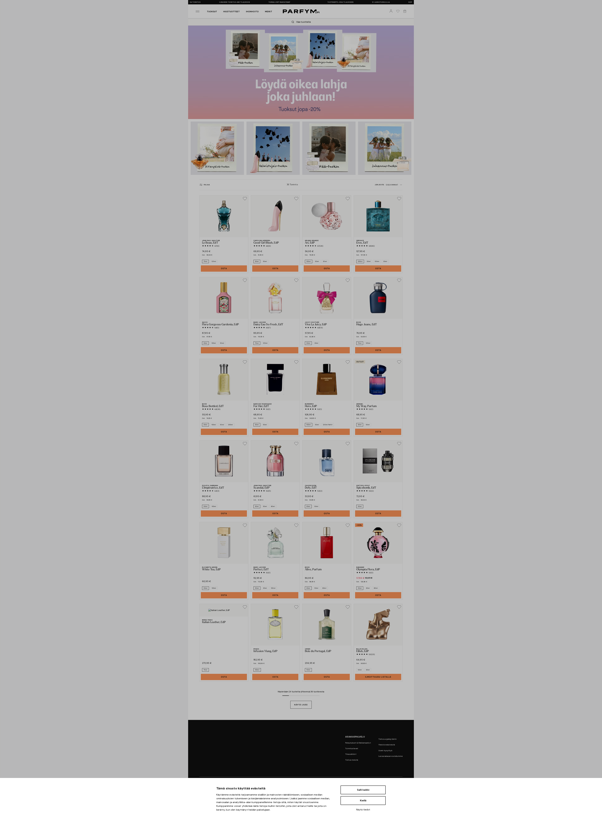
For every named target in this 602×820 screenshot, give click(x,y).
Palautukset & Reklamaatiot (358, 743)
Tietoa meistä (351, 760)
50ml (265, 261)
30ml (257, 261)
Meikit (268, 11)
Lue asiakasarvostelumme (390, 756)
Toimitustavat (351, 748)
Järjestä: (386, 185)
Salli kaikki (363, 789)
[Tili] (391, 11)
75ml (205, 261)
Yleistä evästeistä (386, 744)
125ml (213, 261)
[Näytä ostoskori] (405, 11)
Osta (224, 268)
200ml (360, 261)
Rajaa (207, 185)
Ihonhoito (252, 11)
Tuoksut (212, 11)
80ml (273, 506)
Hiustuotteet (231, 11)
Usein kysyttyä (385, 750)
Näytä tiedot (363, 809)
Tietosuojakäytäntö (387, 739)
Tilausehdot (350, 754)
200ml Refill (327, 425)
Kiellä (363, 800)
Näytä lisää (301, 704)
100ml (308, 261)
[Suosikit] (398, 11)
